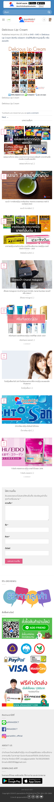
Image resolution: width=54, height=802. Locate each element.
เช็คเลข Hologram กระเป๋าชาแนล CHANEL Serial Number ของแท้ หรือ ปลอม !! (27, 292)
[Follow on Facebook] (29, 797)
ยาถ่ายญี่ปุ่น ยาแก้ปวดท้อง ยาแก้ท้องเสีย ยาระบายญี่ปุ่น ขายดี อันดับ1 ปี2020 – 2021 (27, 247)
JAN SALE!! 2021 (27, 790)
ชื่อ (6, 524)
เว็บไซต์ (7, 548)
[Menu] (3, 20)
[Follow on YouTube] (41, 797)
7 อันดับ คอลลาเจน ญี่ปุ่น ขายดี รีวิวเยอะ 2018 (27, 468)
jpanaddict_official (14, 735)
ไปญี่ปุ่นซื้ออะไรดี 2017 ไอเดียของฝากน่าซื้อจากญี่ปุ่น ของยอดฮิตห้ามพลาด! (27, 382)
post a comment (33, 113)
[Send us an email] (37, 797)
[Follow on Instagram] (33, 797)
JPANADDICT (11, 729)
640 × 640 (34, 34)
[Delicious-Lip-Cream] (27, 70)
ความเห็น (8, 503)
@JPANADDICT (12, 722)
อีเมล (7, 536)
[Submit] (49, 12)
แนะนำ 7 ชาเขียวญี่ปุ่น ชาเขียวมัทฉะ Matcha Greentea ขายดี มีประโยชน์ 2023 (27, 203)
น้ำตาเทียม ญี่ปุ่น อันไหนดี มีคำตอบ (27, 426)
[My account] (44, 20)
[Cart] (50, 19)
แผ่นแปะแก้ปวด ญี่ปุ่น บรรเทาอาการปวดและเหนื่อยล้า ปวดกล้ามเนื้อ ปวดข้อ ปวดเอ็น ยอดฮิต (27, 158)
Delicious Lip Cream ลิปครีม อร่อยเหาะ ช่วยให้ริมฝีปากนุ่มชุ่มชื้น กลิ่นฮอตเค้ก (25, 37)
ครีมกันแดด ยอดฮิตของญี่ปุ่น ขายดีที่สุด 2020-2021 (27, 336)
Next (5, 117)
